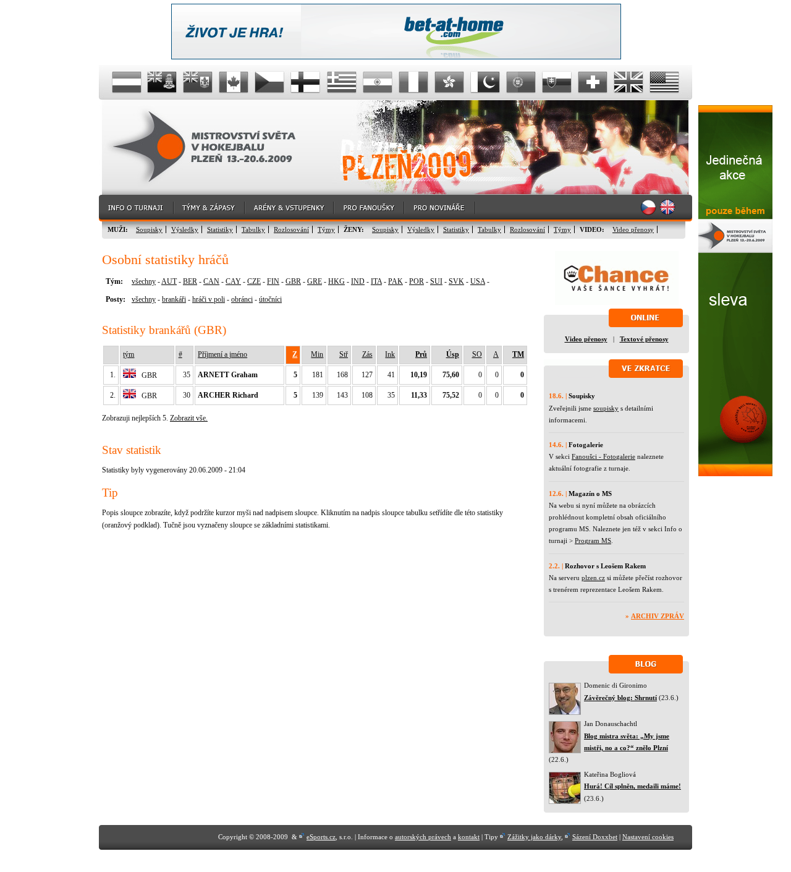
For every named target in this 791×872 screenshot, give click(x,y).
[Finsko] (306, 82)
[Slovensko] (557, 82)
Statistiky (220, 229)
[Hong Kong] (449, 82)
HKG (336, 281)
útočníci (270, 299)
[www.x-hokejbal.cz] (735, 473)
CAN (211, 281)
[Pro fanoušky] (369, 208)
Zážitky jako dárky (534, 836)
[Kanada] (234, 82)
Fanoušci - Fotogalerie (603, 456)
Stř (343, 354)
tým (128, 354)
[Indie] (377, 82)
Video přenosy (633, 229)
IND (358, 281)
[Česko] (270, 82)
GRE (314, 281)
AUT (169, 281)
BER (190, 281)
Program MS (593, 540)
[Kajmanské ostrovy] (162, 82)
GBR (293, 281)
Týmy (326, 229)
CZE (254, 281)
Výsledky (184, 229)
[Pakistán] (485, 82)
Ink (390, 354)
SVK (456, 281)
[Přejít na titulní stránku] (213, 147)
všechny (144, 281)
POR (416, 281)
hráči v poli (208, 299)
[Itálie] (413, 82)
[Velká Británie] (628, 82)
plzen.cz (593, 577)
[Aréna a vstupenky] (289, 208)
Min (317, 354)
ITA (376, 281)
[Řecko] (342, 82)
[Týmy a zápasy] (209, 208)
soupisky (606, 408)
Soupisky (149, 229)
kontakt (469, 836)
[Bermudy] (198, 82)
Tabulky (253, 229)
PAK (395, 281)
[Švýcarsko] (592, 82)
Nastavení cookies (648, 836)
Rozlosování (291, 229)
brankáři (174, 299)
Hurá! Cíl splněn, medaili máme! (632, 786)
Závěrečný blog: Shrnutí (620, 697)
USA (477, 281)
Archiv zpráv (657, 616)
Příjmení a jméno (222, 354)
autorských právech (423, 836)
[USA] (664, 82)
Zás (367, 354)
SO (477, 354)
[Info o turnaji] (136, 208)
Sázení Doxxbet (594, 836)
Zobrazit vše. (189, 418)
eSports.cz (321, 836)
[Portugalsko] (521, 82)
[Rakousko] (127, 82)
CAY (233, 281)
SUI (436, 281)
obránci (242, 299)
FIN (273, 281)
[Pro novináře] (440, 208)
